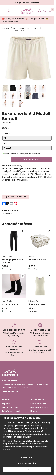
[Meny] (3, 11)
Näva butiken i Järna (39, 407)
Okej (27, 469)
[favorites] (45, 11)
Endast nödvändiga (27, 463)
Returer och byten (10, 407)
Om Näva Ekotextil (38, 403)
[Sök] (9, 11)
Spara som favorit (16, 196)
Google (14, 355)
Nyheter (33, 411)
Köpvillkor (6, 403)
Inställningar (27, 457)
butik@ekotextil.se (10, 391)
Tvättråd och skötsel (11, 411)
